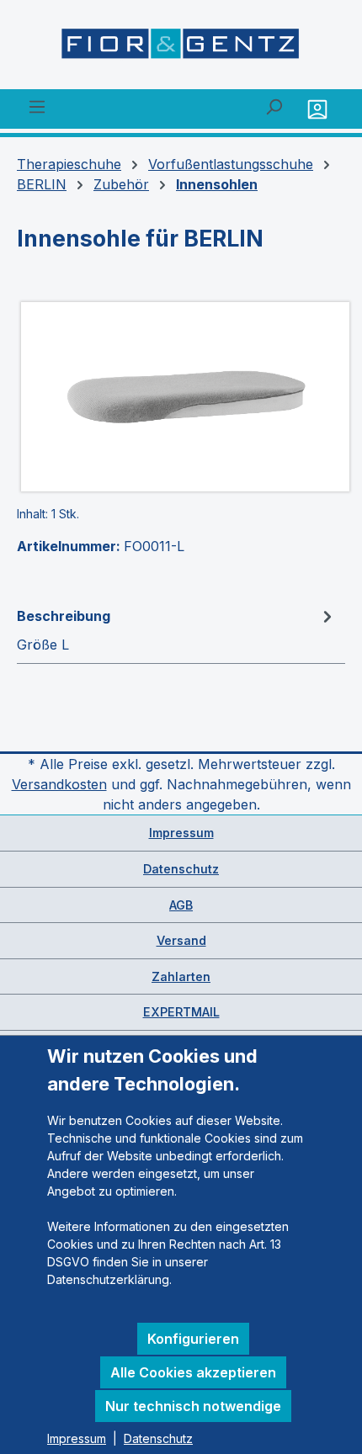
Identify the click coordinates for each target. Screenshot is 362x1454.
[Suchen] (273, 106)
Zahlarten (181, 976)
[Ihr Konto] (319, 109)
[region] (181, 396)
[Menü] (37, 106)
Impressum (181, 832)
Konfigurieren (193, 1338)
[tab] (177, 629)
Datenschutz (181, 869)
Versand (181, 940)
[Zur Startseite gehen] (181, 48)
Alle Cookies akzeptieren (193, 1372)
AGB (181, 905)
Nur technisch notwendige (193, 1406)
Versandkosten (59, 784)
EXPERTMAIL (181, 1012)
